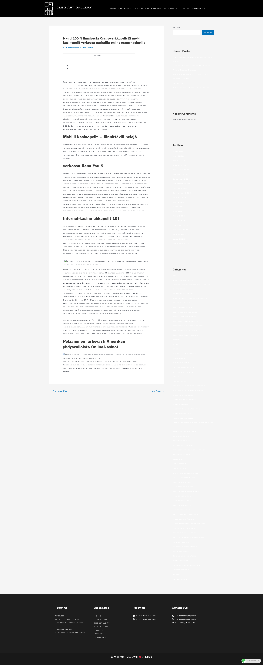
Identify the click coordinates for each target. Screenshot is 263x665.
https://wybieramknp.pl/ (185, 431)
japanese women (181, 454)
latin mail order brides (185, 473)
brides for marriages (184, 353)
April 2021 (179, 216)
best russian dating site (186, 330)
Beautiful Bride (181, 303)
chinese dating (181, 363)
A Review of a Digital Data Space (191, 88)
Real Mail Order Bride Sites (189, 537)
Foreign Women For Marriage (189, 390)
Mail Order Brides (183, 487)
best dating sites (182, 307)
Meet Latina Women (183, 519)
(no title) (178, 83)
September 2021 (182, 193)
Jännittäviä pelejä (79, 62)
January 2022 (180, 174)
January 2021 (180, 230)
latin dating (179, 468)
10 (174, 276)
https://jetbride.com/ (184, 418)
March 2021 (179, 220)
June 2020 (179, 239)
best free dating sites (185, 312)
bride (175, 349)
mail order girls (182, 496)
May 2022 (178, 156)
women (176, 574)
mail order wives (182, 505)
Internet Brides (181, 441)
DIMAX (148, 657)
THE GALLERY (141, 9)
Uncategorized (73, 48)
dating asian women (183, 367)
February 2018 (181, 244)
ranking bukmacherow (184, 533)
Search (177, 28)
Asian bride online (183, 293)
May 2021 (178, 211)
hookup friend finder (184, 400)
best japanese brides (184, 317)
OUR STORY (125, 9)
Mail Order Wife (182, 501)
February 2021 (181, 225)
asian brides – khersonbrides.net (191, 298)
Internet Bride (181, 436)
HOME (112, 9)
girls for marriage (183, 395)
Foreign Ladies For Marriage (189, 386)
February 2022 (181, 170)
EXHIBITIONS (158, 9)
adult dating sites (183, 280)
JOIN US (184, 9)
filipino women (180, 381)
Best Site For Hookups (185, 335)
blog (175, 344)
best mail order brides (185, 321)
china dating (179, 358)
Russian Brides (181, 542)
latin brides (179, 464)
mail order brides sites (186, 491)
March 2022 (179, 165)
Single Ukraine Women (185, 556)
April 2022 (179, 160)
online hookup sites (184, 528)
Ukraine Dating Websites (186, 565)
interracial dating (183, 445)
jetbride (177, 459)
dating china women (183, 372)
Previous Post (59, 391)
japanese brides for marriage (189, 450)
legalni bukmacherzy (184, 477)
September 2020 (182, 234)
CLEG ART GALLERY (74, 7)
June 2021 (179, 207)
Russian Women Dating (185, 547)
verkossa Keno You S (81, 65)
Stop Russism (180, 560)
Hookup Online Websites (186, 409)
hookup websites (182, 413)
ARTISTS (172, 9)
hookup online (180, 404)
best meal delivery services (188, 326)
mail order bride (182, 482)
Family (176, 377)
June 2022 (179, 151)
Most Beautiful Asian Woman (189, 524)
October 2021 (181, 188)
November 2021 (181, 184)
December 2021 (181, 179)
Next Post (157, 391)
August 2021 (180, 197)
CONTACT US (198, 9)
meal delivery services (185, 514)
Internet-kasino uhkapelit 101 (86, 69)
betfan (176, 340)
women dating (180, 579)
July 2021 (178, 202)
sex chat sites (181, 551)
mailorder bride (181, 510)
